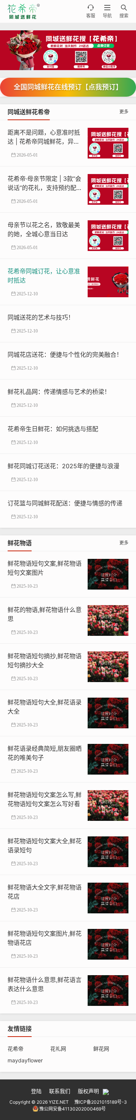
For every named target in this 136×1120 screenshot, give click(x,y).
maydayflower (25, 1060)
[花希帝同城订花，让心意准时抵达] (108, 281)
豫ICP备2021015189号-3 (100, 1102)
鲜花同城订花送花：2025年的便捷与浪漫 (63, 466)
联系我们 (59, 1091)
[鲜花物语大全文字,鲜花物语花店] (108, 897)
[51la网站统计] (106, 1091)
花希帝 (15, 1048)
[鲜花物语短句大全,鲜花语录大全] (108, 712)
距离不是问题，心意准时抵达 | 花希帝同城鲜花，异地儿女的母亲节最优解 (44, 141)
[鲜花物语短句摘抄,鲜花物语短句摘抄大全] (108, 666)
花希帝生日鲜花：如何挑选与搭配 (53, 429)
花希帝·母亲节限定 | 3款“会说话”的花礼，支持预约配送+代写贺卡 (45, 188)
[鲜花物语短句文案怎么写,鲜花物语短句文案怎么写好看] (108, 805)
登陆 (36, 1091)
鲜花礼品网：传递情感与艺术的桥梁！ (59, 391)
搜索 (123, 12)
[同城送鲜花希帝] (68, 50)
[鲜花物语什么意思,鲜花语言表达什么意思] (108, 990)
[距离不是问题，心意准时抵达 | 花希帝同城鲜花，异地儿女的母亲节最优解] (108, 143)
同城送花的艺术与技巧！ (41, 317)
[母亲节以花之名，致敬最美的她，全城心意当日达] (108, 235)
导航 (107, 12)
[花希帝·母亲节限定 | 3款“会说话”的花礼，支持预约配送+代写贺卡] (108, 189)
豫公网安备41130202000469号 (72, 1109)
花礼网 (58, 1048)
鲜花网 (101, 1048)
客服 (90, 12)
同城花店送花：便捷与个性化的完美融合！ (65, 354)
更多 (123, 112)
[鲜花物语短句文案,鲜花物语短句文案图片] (108, 574)
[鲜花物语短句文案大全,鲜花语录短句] (108, 851)
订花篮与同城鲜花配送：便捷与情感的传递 (65, 503)
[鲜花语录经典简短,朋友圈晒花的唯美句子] (108, 759)
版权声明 (88, 1091)
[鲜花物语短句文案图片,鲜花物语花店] (108, 944)
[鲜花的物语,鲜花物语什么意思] (108, 620)
